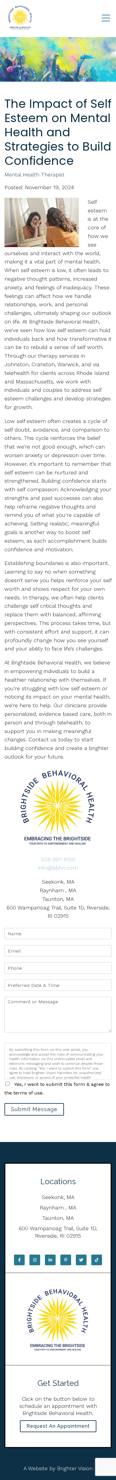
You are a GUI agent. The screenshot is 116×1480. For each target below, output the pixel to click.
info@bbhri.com (58, 868)
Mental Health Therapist (34, 174)
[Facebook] (19, 1260)
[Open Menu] (106, 18)
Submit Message (34, 1109)
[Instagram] (34, 1260)
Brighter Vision (75, 1468)
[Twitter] (81, 1260)
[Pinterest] (65, 1260)
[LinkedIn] (50, 1260)
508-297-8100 (58, 859)
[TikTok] (96, 1260)
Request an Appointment (58, 1426)
